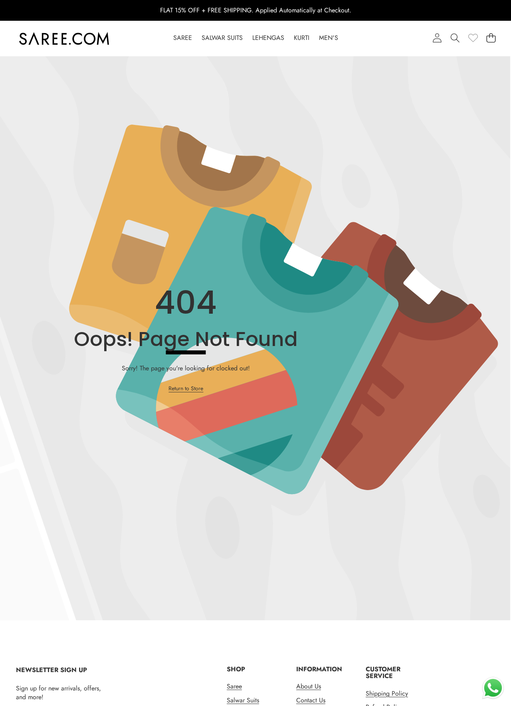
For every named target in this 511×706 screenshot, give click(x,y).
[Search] (455, 38)
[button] (491, 38)
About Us (308, 686)
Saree (234, 686)
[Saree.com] (64, 38)
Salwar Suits (243, 700)
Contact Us (310, 700)
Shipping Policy (387, 693)
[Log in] (437, 38)
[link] (473, 38)
